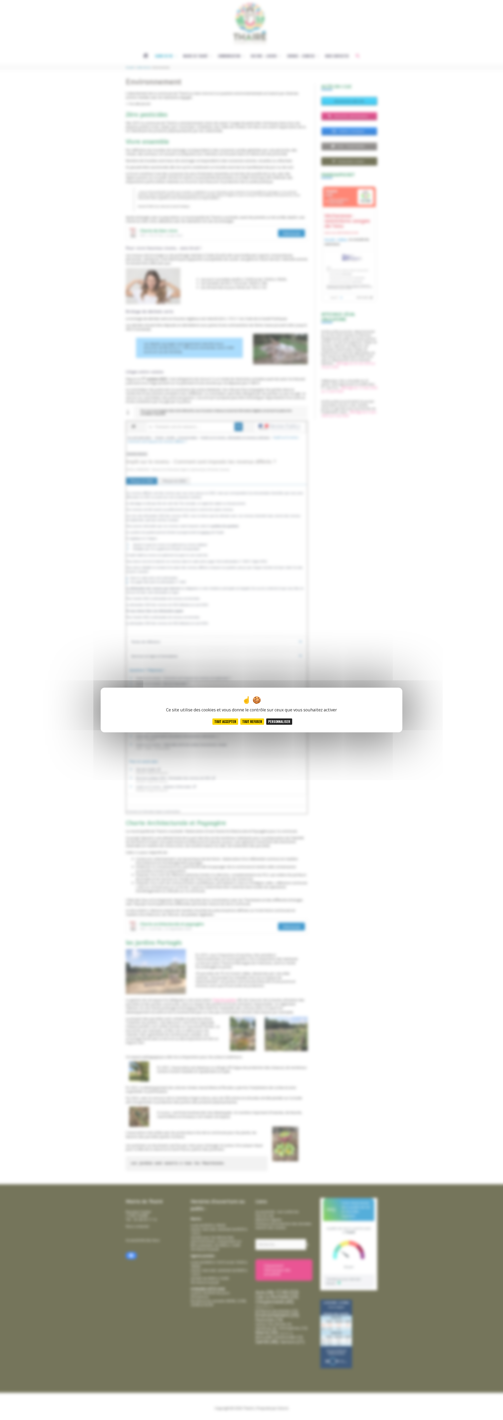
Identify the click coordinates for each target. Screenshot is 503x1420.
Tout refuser (252, 721)
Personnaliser (279, 721)
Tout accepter (225, 721)
